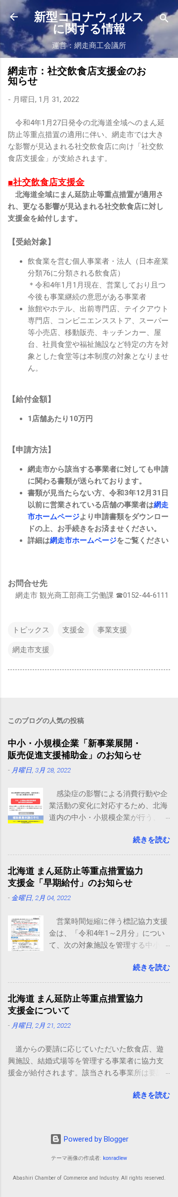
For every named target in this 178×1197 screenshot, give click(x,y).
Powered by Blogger (95, 1139)
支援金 (73, 629)
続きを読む (151, 839)
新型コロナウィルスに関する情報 (89, 23)
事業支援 (112, 629)
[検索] (164, 20)
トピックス (30, 629)
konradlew (115, 1158)
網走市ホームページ (83, 540)
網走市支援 (30, 649)
